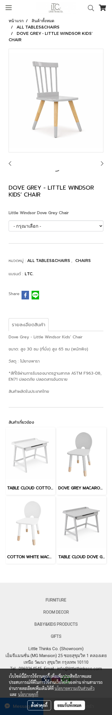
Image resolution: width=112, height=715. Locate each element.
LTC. (29, 273)
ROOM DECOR (56, 612)
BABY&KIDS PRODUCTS (56, 624)
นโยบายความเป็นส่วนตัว (74, 688)
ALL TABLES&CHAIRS (49, 260)
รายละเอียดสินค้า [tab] (28, 324)
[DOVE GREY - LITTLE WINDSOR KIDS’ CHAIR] (56, 101)
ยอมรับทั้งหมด (69, 705)
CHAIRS (83, 260)
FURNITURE (56, 600)
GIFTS (56, 636)
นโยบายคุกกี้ (28, 694)
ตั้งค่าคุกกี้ (39, 705)
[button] (89, 8)
